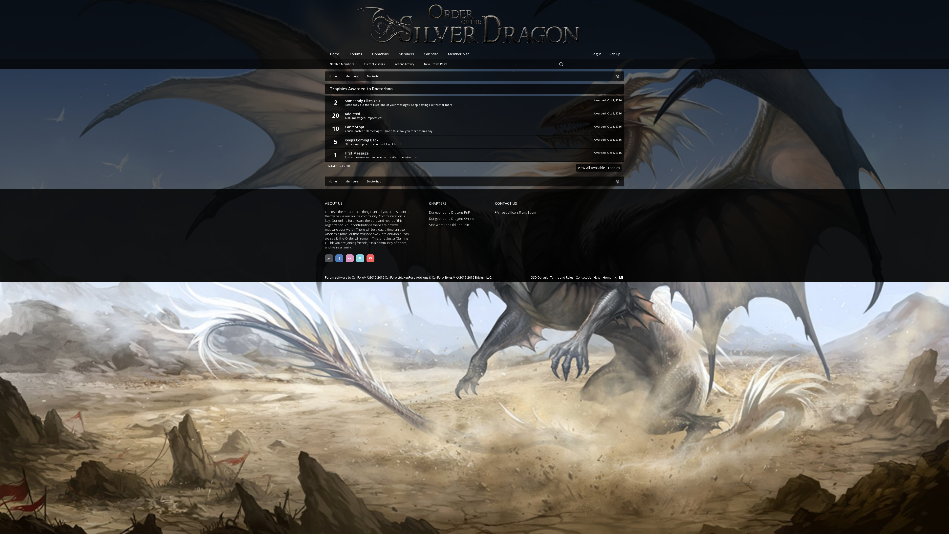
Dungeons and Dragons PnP (449, 212)
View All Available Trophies (599, 167)
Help (597, 277)
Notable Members (342, 64)
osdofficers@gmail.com (518, 212)
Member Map (459, 54)
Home (335, 54)
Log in (596, 54)
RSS (621, 277)
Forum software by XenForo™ (364, 277)
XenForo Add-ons (416, 277)
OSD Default (539, 277)
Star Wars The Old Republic (449, 224)
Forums (356, 54)
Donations (380, 54)
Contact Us (583, 277)
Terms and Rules (561, 277)
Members (406, 54)
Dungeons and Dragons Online (451, 218)
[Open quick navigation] (619, 76)
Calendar (431, 54)
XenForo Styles (442, 277)
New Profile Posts (435, 64)
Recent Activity (404, 64)
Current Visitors (374, 64)
